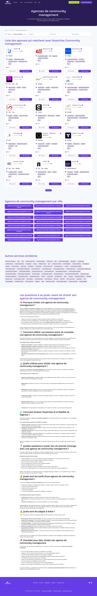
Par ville (41, 582)
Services (11, 30)
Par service (35, 582)
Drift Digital (16, 133)
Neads (74, 161)
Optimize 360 (17, 161)
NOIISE (45, 161)
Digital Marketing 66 (49, 77)
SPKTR (45, 105)
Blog (39, 2)
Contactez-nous (60, 582)
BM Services (47, 49)
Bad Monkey (76, 49)
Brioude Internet (18, 105)
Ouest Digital (76, 77)
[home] (8, 2)
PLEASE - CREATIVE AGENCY (49, 134)
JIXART (15, 49)
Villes (21, 2)
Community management (20, 30)
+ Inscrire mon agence (86, 2)
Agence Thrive (77, 133)
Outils (35, 2)
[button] (15, 2)
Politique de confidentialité (47, 590)
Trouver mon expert (74, 2)
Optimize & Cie (76, 105)
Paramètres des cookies (67, 590)
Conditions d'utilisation (57, 590)
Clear (25, 34)
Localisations (47, 582)
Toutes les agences (28, 2)
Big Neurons (17, 77)
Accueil (6, 30)
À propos (53, 582)
